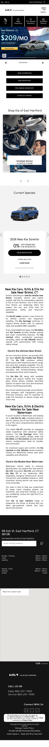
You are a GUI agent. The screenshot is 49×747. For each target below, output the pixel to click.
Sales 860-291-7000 (20, 691)
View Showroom (24, 73)
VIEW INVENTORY (24, 253)
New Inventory (24, 81)
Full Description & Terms (24, 268)
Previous (6, 63)
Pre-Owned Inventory (24, 88)
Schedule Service (24, 96)
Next (43, 63)
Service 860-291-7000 (21, 694)
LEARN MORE (25, 263)
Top (38, 663)
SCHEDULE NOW (24, 164)
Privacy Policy (30, 717)
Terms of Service (15, 717)
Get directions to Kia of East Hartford (18, 539)
